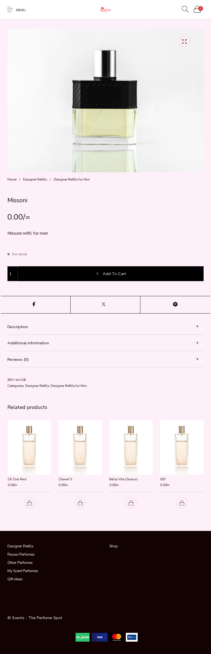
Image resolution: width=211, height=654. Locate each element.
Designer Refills (35, 179)
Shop (113, 546)
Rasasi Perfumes (21, 554)
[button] (29, 503)
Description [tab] (17, 326)
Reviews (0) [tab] (18, 359)
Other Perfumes (20, 562)
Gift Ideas (15, 579)
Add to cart (114, 273)
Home (11, 179)
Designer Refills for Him (72, 179)
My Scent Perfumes (22, 571)
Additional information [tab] (28, 343)
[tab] (105, 326)
